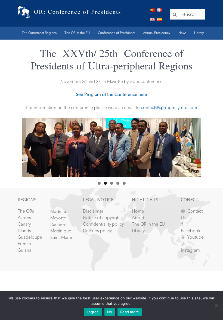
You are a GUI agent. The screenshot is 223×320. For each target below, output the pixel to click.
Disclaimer (93, 211)
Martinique (60, 231)
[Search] (174, 14)
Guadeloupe (30, 237)
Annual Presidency (156, 33)
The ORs (26, 211)
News (182, 33)
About (138, 218)
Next (194, 146)
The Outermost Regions (39, 33)
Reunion (58, 225)
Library (199, 33)
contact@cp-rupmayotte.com (169, 108)
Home (138, 211)
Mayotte (58, 218)
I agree (93, 312)
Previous (28, 146)
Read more (129, 312)
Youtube (195, 237)
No (109, 312)
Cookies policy (97, 231)
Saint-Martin (61, 238)
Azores (24, 218)
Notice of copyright (102, 218)
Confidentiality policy (103, 224)
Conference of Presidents (116, 33)
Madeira (58, 212)
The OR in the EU (77, 33)
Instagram (190, 250)
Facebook (190, 231)
